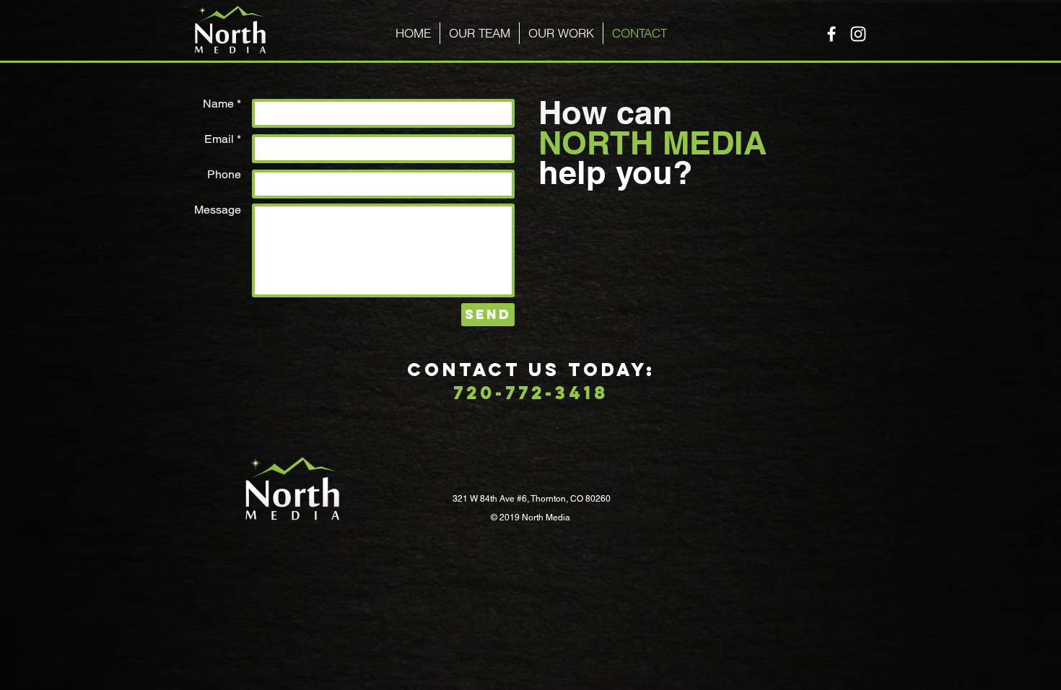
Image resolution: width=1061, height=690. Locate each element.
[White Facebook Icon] (831, 34)
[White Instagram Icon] (858, 34)
